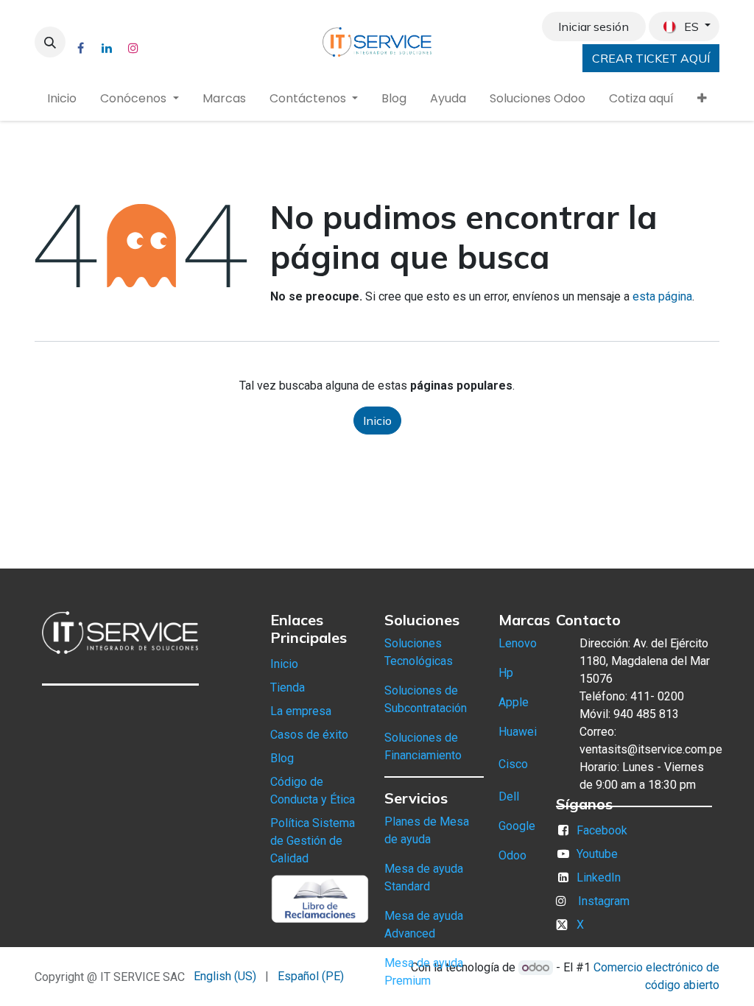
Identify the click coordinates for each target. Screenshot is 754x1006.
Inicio (377, 420)
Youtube (597, 854)
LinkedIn (599, 877)
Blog (282, 758)
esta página (662, 296)
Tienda (287, 687)
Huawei (517, 732)
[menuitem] (61, 98)
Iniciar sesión (593, 26)
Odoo (512, 855)
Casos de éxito (309, 735)
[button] (50, 42)
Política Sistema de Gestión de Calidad (312, 840)
